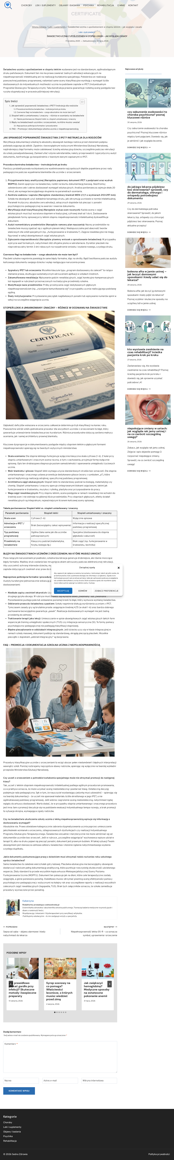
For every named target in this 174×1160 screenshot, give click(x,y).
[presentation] (23, 968)
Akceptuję (63, 591)
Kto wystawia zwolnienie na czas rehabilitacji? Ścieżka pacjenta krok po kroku (145, 352)
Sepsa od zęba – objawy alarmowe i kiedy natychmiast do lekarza (24, 931)
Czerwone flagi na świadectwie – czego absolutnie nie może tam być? (46, 112)
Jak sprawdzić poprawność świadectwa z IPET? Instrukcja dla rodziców (44, 105)
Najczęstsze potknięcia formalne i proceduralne (37, 126)
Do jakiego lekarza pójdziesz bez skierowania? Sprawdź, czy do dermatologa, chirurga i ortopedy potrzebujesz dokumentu (147, 192)
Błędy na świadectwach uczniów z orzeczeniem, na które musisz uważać (46, 122)
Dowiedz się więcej (139, 147)
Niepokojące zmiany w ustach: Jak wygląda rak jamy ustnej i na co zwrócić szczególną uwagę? (147, 433)
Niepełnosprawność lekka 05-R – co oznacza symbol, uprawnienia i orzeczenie (94, 931)
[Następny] (109, 984)
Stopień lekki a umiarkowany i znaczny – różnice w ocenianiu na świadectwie (48, 115)
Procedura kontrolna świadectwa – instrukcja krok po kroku (41, 109)
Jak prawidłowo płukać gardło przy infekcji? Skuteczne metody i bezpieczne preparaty (22, 989)
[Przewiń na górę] (167, 1154)
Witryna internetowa (93, 1080)
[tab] (54, 1012)
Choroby (26, 5)
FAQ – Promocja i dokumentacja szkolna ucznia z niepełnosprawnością (45, 129)
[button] (118, 567)
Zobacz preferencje (107, 591)
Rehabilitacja (105, 5)
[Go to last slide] (11, 984)
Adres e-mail (50, 1080)
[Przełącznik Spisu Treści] (81, 102)
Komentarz (11, 1044)
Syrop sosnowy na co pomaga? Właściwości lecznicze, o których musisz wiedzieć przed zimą (59, 991)
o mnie (121, 5)
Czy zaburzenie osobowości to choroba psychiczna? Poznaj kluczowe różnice (147, 114)
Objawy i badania (69, 5)
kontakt (133, 5)
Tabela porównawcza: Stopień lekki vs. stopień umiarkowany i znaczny (46, 119)
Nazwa (7, 1080)
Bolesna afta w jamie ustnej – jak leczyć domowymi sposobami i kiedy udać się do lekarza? (147, 276)
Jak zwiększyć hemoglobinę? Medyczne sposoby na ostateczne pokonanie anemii (96, 989)
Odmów (82, 591)
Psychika (88, 5)
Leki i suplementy (45, 5)
